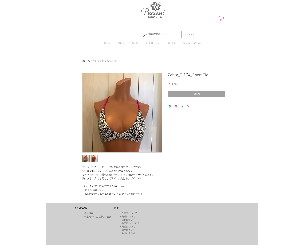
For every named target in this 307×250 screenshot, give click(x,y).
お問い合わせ (128, 233)
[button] (221, 18)
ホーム (86, 61)
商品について (128, 226)
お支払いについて (131, 223)
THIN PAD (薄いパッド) (94, 190)
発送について (128, 216)
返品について (128, 230)
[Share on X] (188, 106)
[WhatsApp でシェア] (182, 106)
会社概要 (88, 213)
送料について (128, 220)
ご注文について (129, 213)
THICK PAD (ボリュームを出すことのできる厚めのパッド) (112, 193)
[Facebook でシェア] (170, 106)
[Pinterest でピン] (176, 106)
